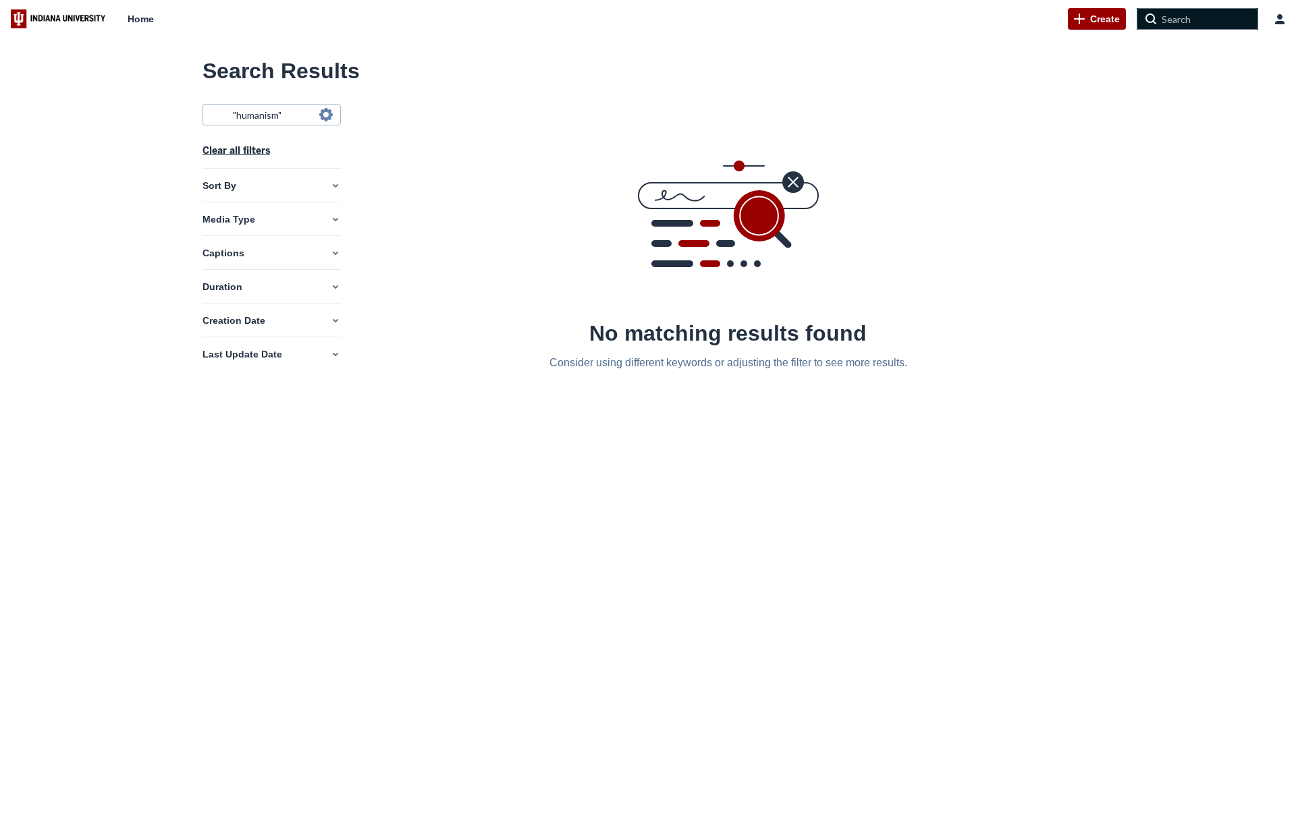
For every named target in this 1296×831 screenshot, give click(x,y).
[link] (1097, 19)
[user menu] (1280, 19)
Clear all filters (236, 150)
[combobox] (271, 114)
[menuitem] (141, 19)
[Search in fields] (326, 114)
